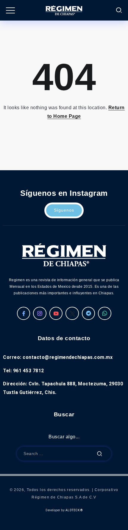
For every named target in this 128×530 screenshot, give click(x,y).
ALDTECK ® (74, 510)
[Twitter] (72, 313)
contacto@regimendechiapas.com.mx (68, 357)
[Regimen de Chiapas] (64, 254)
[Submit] (99, 453)
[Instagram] (40, 313)
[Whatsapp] (105, 313)
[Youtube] (56, 313)
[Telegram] (88, 313)
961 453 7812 (28, 370)
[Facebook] (24, 313)
